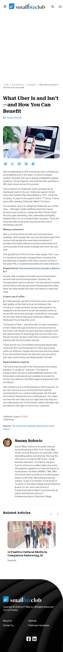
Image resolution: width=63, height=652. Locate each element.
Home (6, 85)
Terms (6, 610)
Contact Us (8, 625)
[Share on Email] (34, 165)
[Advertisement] (31, 48)
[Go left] (51, 514)
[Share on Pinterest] (20, 165)
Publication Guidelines (38, 625)
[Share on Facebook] (6, 165)
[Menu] (4, 6)
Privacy (14, 610)
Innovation (31, 85)
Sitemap (32, 621)
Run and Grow (18, 85)
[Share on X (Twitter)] (13, 165)
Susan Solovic (14, 117)
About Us (7, 621)
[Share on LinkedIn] (27, 165)
